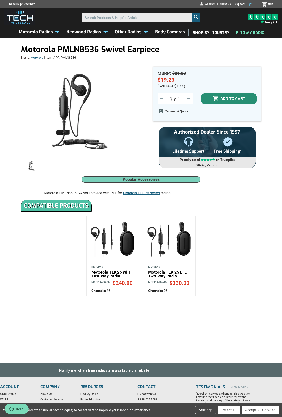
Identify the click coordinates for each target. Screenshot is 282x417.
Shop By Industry (211, 32)
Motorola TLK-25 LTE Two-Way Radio (167, 274)
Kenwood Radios (84, 32)
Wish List (6, 399)
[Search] (196, 17)
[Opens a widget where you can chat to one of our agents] (16, 409)
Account (210, 3)
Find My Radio (250, 32)
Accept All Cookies (260, 410)
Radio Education (90, 399)
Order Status (8, 394)
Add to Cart (112, 239)
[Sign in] (251, 4)
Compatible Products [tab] (56, 205)
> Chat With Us (146, 394)
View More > (239, 387)
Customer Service (51, 399)
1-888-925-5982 (147, 399)
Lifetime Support (188, 151)
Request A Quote (176, 111)
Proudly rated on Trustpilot (207, 160)
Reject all (229, 410)
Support (240, 4)
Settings (206, 410)
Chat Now (29, 4)
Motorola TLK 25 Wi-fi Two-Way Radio (111, 274)
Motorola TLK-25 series (141, 193)
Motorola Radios (36, 32)
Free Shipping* (228, 151)
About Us (225, 4)
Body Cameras (170, 32)
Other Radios (128, 32)
